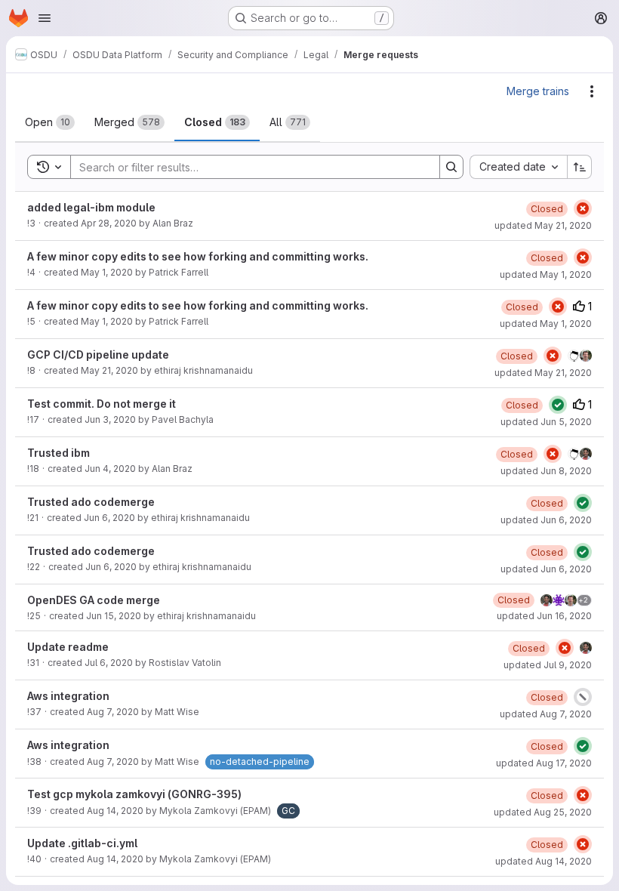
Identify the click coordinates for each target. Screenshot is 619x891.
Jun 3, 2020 (110, 419)
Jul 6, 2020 (109, 662)
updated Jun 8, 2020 (546, 470)
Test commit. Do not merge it (101, 403)
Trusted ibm (58, 452)
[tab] (50, 122)
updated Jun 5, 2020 (546, 421)
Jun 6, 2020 (109, 517)
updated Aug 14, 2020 (543, 861)
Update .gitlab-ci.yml (82, 843)
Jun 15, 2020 (113, 615)
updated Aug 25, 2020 (543, 812)
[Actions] (592, 91)
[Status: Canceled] (583, 697)
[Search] (451, 167)
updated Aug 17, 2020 (544, 763)
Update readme (68, 646)
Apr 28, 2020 (109, 223)
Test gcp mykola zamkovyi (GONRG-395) (134, 794)
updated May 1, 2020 (546, 274)
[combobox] (518, 167)
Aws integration (68, 695)
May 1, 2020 (107, 272)
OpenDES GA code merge (93, 599)
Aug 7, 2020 (113, 711)
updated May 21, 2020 (543, 225)
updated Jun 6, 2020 (546, 520)
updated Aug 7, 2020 (546, 714)
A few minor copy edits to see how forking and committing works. (197, 256)
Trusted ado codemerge (91, 501)
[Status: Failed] (583, 208)
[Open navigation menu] (44, 18)
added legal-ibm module (91, 207)
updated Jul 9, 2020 (548, 665)
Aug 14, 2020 (115, 810)
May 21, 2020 (109, 370)
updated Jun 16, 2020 (544, 615)
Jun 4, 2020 (110, 468)
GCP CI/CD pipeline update (98, 354)
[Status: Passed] (558, 405)
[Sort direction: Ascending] (580, 167)
